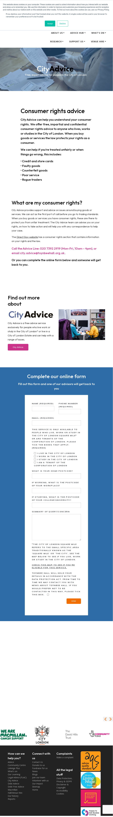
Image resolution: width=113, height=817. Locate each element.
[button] (110, 719)
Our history (13, 795)
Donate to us (38, 765)
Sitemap (36, 786)
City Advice (18, 347)
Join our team (38, 777)
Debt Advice (13, 783)
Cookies (60, 793)
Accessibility (62, 790)
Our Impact (37, 783)
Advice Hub (77, 32)
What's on (12, 771)
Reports (11, 799)
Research (56, 41)
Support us (76, 41)
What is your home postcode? (52, 471)
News (35, 771)
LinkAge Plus (14, 768)
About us (57, 32)
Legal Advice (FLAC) (17, 777)
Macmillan (12, 789)
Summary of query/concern (51, 512)
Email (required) (43, 418)
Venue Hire (97, 41)
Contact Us (37, 762)
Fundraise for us (40, 768)
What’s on (97, 32)
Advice (11, 762)
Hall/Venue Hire (15, 792)
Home (35, 789)
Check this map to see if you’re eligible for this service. (53, 566)
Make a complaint (64, 757)
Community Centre (17, 765)
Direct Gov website (27, 236)
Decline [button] (63, 23)
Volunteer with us (40, 780)
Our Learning (14, 774)
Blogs (35, 774)
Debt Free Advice (16, 786)
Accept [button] (50, 23)
